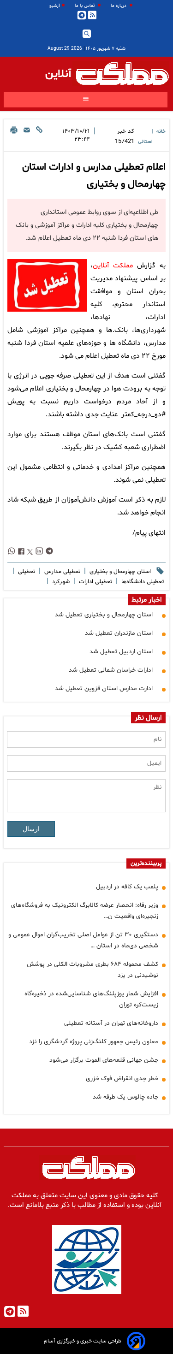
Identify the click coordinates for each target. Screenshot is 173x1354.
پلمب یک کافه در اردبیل (127, 886)
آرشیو (54, 5)
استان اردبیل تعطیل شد (121, 651)
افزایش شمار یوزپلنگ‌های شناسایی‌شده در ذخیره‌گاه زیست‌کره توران (91, 999)
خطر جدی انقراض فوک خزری (122, 1078)
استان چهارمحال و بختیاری (119, 572)
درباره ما (119, 5)
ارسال (31, 829)
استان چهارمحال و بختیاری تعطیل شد (104, 614)
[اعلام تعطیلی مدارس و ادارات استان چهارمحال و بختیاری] (47, 285)
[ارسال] (26, 137)
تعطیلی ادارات (94, 582)
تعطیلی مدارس (61, 572)
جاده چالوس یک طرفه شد (125, 1097)
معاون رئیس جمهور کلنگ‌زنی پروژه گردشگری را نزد (93, 1041)
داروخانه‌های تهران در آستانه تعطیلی (111, 1023)
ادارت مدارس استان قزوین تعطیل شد (104, 688)
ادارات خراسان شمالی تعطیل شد (111, 670)
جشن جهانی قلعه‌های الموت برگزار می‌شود (103, 1060)
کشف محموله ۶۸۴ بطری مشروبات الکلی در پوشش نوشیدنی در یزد (92, 970)
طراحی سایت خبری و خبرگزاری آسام (82, 1341)
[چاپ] (13, 137)
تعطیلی (25, 572)
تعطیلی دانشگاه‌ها (141, 582)
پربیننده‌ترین (146, 863)
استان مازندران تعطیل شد (119, 633)
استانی (145, 141)
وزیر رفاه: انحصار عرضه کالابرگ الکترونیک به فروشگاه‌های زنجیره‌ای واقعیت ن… (84, 911)
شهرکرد (60, 582)
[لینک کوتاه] (39, 137)
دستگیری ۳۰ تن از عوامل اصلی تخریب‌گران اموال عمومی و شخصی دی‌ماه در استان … (83, 940)
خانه (161, 131)
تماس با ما (85, 5)
